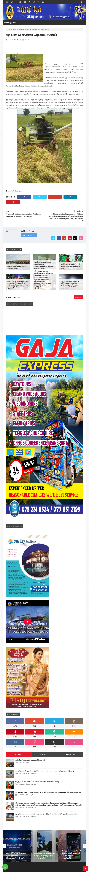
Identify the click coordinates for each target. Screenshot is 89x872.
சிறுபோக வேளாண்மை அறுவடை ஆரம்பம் (31, 34)
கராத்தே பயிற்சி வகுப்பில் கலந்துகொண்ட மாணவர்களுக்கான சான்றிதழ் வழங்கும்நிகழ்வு (44, 265)
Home (9, 29)
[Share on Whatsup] (13, 202)
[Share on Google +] (55, 197)
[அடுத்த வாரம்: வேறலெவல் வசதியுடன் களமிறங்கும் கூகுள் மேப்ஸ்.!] (17, 846)
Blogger (78, 297)
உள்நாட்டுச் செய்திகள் (19, 29)
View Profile (29, 235)
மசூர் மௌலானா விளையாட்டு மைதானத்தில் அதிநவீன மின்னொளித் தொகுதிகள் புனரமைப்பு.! (71, 285)
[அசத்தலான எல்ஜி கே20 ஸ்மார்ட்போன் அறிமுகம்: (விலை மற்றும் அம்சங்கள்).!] (44, 846)
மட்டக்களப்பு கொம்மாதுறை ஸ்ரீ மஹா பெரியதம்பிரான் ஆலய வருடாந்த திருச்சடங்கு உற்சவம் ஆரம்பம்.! (18, 285)
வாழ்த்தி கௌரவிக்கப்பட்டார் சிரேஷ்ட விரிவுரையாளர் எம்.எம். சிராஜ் (71, 266)
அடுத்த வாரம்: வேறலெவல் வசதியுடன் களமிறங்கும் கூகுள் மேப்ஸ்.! (16, 855)
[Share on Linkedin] (70, 197)
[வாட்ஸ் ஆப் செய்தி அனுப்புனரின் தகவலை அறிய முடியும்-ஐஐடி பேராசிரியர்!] (72, 846)
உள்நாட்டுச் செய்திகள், (25, 40)
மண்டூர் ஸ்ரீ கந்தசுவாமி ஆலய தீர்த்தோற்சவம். (17, 267)
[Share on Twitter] (40, 197)
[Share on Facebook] (24, 197)
